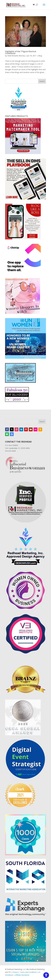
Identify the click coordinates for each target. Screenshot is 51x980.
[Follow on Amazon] (40, 429)
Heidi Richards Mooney (16, 56)
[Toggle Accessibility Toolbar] (46, 975)
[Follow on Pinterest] (26, 429)
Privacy (15, 972)
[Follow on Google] (12, 434)
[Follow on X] (12, 429)
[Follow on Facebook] (7, 429)
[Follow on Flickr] (35, 429)
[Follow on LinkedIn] (21, 429)
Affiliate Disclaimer (22, 975)
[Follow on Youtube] (31, 429)
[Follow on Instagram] (16, 429)
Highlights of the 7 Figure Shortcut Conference (20, 52)
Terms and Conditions (28, 972)
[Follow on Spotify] (7, 434)
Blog (40, 56)
